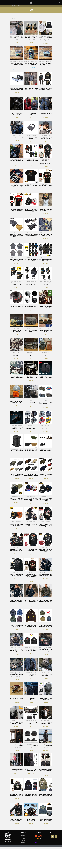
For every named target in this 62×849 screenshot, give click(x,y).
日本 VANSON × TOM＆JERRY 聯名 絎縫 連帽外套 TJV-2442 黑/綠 (45, 796)
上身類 (44, 36)
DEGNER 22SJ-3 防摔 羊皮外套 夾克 (16, 770)
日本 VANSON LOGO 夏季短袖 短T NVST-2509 (45, 186)
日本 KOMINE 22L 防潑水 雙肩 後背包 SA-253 (16, 451)
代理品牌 (28, 36)
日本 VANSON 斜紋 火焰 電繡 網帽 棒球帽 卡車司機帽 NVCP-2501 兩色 (31, 499)
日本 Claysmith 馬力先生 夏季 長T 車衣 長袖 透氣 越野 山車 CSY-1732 (45, 39)
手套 (16, 111)
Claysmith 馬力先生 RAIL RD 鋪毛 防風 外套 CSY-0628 (31, 626)
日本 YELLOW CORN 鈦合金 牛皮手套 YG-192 (45, 283)
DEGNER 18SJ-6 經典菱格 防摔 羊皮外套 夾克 (45, 746)
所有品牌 (14, 5)
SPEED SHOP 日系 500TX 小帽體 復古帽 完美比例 (31, 38)
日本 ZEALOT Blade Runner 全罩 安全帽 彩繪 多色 (45, 427)
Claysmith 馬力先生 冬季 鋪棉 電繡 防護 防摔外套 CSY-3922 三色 (45, 626)
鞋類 (29, 135)
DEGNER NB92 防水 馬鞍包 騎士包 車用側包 (31, 723)
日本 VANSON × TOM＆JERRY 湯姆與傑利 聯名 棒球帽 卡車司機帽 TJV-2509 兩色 (16, 524)
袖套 (16, 184)
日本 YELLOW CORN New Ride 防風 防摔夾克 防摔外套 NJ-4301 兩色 (45, 602)
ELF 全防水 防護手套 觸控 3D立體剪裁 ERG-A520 (31, 161)
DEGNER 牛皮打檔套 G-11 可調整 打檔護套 (31, 137)
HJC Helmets (17, 305)
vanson (48, 159)
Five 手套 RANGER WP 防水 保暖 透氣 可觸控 (45, 378)
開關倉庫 (8, 840)
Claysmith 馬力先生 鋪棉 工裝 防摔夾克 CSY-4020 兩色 (31, 650)
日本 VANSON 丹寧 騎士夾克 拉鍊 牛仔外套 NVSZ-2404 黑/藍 (45, 820)
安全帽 (26, 36)
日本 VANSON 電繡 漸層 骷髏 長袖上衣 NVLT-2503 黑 (16, 575)
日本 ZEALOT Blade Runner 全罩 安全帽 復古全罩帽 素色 (31, 427)
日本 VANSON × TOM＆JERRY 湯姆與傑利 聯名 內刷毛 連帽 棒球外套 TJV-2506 (31, 524)
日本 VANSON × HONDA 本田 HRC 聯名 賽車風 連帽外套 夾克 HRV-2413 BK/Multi (31, 796)
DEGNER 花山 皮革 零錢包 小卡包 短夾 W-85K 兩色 (45, 650)
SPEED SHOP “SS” (34, 36)
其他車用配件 (48, 328)
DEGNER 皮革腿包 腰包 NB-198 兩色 (45, 114)
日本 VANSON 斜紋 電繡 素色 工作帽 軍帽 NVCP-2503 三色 (16, 499)
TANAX (31, 400)
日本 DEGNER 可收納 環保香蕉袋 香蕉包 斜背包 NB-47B (16, 723)
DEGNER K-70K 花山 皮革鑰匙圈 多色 (16, 699)
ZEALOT (33, 425)
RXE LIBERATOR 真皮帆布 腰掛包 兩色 (45, 354)
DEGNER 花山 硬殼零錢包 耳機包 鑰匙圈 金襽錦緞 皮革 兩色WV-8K (16, 675)
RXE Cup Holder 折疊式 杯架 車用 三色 (45, 331)
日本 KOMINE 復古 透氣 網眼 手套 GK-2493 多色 (45, 475)
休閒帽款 (45, 135)
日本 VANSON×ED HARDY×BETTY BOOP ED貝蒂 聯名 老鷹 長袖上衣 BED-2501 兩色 (31, 576)
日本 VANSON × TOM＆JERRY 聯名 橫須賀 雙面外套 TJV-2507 (16, 550)
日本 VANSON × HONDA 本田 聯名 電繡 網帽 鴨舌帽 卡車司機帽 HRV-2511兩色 (31, 210)
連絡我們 (23, 842)
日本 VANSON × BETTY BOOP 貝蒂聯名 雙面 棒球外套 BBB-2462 (45, 771)
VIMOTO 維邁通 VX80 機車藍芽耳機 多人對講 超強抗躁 (16, 427)
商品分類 (23, 838)
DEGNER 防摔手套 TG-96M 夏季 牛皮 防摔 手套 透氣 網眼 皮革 (31, 235)
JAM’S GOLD (44, 399)
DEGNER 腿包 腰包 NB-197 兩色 (16, 137)
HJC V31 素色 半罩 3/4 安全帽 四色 (31, 307)
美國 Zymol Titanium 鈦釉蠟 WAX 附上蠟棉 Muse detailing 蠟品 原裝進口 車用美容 (45, 65)
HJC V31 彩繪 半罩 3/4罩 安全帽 (16, 306)
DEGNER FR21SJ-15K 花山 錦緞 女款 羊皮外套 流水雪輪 (45, 723)
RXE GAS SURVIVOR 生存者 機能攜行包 (31, 354)
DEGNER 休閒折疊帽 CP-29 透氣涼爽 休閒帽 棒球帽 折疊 (45, 137)
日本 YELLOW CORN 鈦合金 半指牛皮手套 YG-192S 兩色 (16, 283)
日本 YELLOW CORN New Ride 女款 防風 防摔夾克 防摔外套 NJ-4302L (16, 602)
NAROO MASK (16, 399)
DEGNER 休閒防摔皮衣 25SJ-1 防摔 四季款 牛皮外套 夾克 (16, 161)
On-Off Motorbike (8, 841)
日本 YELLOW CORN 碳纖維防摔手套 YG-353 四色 (45, 260)
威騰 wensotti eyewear (19, 86)
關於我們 (23, 835)
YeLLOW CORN (48, 86)
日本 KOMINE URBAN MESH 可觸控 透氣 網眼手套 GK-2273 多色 (31, 475)
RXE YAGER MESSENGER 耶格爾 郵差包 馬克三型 (16, 354)
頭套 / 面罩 (21, 399)
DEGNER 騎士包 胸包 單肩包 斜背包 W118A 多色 (31, 674)
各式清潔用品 (15, 61)
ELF (33, 159)
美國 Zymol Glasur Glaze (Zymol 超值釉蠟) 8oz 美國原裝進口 (16, 65)
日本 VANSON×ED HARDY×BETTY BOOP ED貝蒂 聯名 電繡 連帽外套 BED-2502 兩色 (45, 524)
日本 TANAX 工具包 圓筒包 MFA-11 (31, 403)
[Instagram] (56, 836)
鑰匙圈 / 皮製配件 (20, 36)
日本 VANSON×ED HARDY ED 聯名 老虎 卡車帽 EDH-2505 (45, 210)
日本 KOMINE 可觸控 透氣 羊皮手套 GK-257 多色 (16, 475)
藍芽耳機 (15, 425)
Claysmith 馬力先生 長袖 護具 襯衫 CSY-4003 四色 (16, 626)
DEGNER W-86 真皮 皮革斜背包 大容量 (31, 114)
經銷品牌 (11, 61)
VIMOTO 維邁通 (19, 425)
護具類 (35, 135)
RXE (49, 305)
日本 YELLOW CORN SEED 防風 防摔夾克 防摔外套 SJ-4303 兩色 (45, 575)
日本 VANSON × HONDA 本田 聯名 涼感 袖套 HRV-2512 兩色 (16, 186)
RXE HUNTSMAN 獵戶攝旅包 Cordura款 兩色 (16, 331)
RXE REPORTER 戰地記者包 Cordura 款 (31, 331)
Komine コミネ (19, 449)
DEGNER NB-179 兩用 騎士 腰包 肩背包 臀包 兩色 (45, 674)
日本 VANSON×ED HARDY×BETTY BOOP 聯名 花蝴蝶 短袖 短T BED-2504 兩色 (45, 162)
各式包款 (34, 111)
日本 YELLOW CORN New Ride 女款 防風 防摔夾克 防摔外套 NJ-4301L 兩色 (31, 602)
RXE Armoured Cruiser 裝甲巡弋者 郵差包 (16, 378)
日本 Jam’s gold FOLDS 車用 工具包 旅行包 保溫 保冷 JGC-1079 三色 (45, 403)
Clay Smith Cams (13, 36)
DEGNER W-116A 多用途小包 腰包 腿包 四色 (31, 699)
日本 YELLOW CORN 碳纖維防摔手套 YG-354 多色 (31, 260)
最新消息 (23, 840)
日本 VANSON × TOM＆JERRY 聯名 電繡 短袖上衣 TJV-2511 (31, 186)
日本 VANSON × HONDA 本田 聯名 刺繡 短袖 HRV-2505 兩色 (16, 210)
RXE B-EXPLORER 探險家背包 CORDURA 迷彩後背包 (45, 307)
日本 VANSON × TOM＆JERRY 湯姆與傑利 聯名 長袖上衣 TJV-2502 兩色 (45, 550)
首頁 (10, 5)
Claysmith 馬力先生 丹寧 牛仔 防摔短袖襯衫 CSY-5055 (45, 235)
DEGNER (19, 111)
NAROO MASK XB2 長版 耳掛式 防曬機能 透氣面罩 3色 (16, 402)
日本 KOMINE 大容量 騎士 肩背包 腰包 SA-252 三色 (31, 451)
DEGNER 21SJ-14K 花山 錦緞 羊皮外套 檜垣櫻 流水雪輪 (31, 770)
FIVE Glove (48, 376)
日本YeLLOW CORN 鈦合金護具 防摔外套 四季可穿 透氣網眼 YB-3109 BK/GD (45, 89)
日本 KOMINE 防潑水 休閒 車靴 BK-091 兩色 (45, 451)
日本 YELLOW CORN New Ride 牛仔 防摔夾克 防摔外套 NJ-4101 (16, 820)
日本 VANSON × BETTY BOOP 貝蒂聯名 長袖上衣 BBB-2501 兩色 (31, 550)
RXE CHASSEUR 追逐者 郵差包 (31, 377)
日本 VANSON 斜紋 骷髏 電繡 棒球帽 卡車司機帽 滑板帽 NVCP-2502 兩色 (45, 499)
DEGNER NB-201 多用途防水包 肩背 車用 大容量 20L (31, 820)
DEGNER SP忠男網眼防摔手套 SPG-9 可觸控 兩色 (16, 114)
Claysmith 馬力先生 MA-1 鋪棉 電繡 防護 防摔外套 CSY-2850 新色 (16, 650)
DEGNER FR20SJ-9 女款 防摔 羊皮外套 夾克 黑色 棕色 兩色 (16, 746)
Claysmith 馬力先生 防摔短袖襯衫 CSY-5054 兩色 (16, 260)
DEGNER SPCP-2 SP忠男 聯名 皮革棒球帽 (31, 746)
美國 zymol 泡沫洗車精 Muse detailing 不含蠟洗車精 (31, 64)
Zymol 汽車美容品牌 (19, 61)
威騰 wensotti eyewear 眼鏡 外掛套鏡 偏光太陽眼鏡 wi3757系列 (16, 89)
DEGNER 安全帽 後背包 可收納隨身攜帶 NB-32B (45, 699)
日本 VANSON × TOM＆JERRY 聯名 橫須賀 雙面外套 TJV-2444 (16, 795)
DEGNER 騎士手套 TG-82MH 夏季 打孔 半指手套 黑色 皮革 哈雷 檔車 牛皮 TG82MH (16, 235)
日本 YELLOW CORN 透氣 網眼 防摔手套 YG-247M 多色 (31, 283)
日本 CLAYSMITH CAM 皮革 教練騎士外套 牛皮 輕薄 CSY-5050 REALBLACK (31, 89)
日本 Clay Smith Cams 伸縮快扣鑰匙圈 (16, 38)
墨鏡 (14, 86)
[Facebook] (52, 836)
